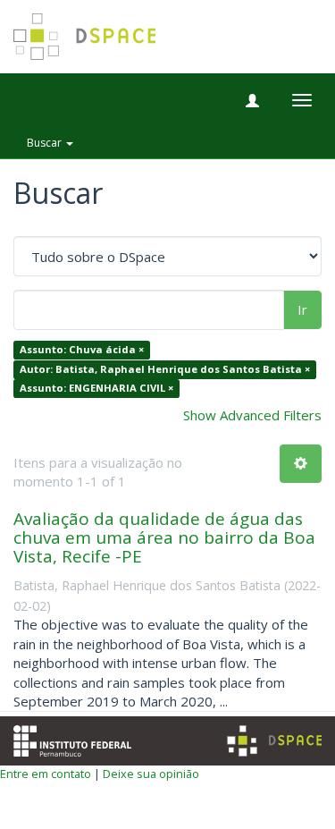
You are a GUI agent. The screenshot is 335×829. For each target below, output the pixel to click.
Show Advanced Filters (252, 415)
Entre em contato (45, 774)
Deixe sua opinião (151, 774)
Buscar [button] (45, 142)
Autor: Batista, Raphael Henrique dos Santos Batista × (165, 369)
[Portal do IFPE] (72, 740)
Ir (302, 309)
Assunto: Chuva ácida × (82, 350)
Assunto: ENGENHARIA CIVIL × (96, 388)
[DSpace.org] (274, 741)
